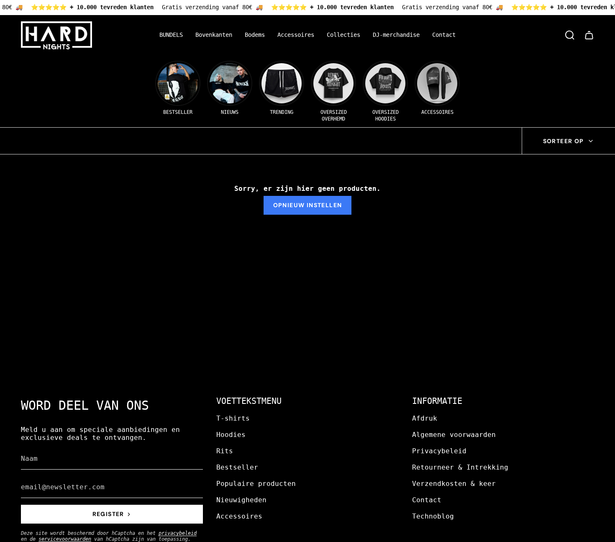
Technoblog (433, 516)
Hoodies (231, 435)
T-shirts (233, 418)
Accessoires (239, 516)
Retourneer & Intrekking (460, 467)
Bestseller (237, 467)
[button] (213, 35)
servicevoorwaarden (64, 539)
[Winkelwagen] (589, 35)
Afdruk (424, 418)
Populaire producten (256, 484)
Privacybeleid (439, 451)
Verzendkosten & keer (454, 484)
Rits (224, 451)
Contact (426, 500)
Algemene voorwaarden (454, 435)
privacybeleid (178, 533)
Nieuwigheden (241, 500)
